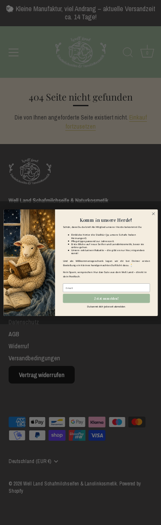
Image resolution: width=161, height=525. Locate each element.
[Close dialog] (153, 214)
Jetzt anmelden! (106, 298)
